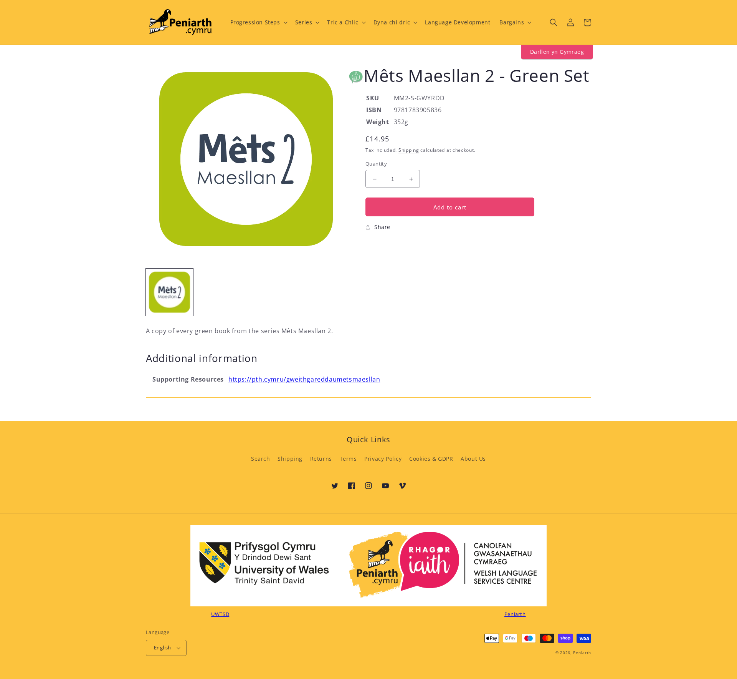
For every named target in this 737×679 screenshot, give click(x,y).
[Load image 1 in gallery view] (169, 292)
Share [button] (382, 227)
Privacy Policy (383, 458)
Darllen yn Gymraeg (557, 51)
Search (260, 458)
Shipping (408, 150)
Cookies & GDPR (431, 458)
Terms (348, 458)
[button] (258, 22)
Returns (321, 458)
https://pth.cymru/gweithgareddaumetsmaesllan (304, 379)
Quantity (376, 163)
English (162, 647)
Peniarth (582, 652)
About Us (473, 458)
